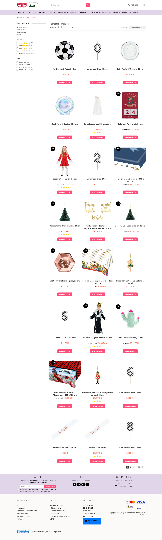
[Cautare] (88, 5)
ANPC (52, 519)
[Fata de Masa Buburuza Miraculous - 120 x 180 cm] (65, 374)
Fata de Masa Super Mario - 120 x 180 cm (97, 282)
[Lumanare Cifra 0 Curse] (98, 51)
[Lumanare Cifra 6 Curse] (130, 374)
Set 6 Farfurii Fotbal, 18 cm (65, 69)
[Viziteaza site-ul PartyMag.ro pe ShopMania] (23, 531)
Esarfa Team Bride (97, 447)
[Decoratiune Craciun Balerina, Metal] (130, 263)
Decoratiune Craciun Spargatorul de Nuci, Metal (97, 393)
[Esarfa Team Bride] (98, 429)
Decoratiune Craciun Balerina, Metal (130, 282)
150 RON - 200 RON (24, 70)
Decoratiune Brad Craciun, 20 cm (65, 226)
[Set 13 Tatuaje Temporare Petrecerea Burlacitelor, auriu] (98, 212)
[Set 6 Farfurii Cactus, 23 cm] (130, 319)
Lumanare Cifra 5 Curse (65, 337)
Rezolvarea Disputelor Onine (60, 516)
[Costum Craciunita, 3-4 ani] (65, 161)
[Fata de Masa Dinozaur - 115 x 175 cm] (130, 161)
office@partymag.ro (125, 486)
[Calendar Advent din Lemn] (130, 106)
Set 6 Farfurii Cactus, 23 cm (130, 337)
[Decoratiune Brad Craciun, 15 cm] (130, 212)
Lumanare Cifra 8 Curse (130, 447)
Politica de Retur (56, 508)
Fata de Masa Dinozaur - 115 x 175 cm (130, 180)
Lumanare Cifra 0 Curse (97, 69)
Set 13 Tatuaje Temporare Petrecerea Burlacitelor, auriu (97, 227)
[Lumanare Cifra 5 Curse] (65, 318)
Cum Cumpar (54, 513)
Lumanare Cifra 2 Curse (97, 179)
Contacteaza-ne (93, 521)
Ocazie (19, 34)
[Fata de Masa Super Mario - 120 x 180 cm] (98, 263)
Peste (20, 43)
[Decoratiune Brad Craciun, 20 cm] (65, 212)
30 (139, 467)
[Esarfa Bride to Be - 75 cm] (65, 429)
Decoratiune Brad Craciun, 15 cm (130, 226)
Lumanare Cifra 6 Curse (130, 392)
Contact (19, 519)
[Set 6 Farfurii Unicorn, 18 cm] (130, 51)
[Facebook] (74, 484)
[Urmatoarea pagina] (142, 467)
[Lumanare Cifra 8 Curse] (130, 429)
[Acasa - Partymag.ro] (28, 5)
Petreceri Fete (21, 30)
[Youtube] (83, 484)
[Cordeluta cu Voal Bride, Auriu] (98, 106)
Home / (19, 18)
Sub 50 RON (22, 62)
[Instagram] (87, 484)
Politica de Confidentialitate (41, 491)
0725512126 (125, 483)
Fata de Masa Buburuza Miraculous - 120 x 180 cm (65, 393)
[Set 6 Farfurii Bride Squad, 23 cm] (65, 263)
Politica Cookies (22, 513)
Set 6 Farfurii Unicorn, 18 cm (130, 69)
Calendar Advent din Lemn (130, 124)
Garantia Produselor (57, 511)
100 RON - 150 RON (24, 67)
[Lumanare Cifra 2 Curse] (98, 161)
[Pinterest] (79, 484)
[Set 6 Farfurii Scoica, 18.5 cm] (65, 106)
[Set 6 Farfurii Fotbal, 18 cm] (65, 51)
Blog (18, 505)
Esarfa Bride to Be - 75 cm (64, 447)
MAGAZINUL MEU (23, 501)
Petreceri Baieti (21, 27)
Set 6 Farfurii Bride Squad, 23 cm (65, 281)
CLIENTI (52, 501)
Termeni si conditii (23, 516)
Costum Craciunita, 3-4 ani (65, 179)
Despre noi (21, 508)
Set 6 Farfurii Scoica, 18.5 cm (65, 124)
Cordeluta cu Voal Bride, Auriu (98, 124)
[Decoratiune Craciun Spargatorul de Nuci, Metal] (98, 374)
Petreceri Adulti (21, 32)
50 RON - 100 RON (24, 65)
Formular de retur (56, 505)
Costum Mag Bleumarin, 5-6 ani (97, 337)
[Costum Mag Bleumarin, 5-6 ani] (98, 318)
